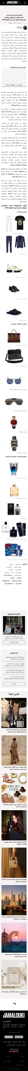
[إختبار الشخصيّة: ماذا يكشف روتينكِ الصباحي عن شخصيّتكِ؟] (14, 625)
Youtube (14, 1027)
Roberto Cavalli (16, 581)
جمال (19, 1042)
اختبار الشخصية (11, 1045)
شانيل (11, 564)
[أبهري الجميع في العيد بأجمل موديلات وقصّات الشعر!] (14, 825)
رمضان (14, 23)
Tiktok (21, 1027)
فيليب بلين (18, 569)
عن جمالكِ (9, 1056)
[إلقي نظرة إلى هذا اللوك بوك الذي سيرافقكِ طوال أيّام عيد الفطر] (14, 713)
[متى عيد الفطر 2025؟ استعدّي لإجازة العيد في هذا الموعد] (14, 937)
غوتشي (7, 572)
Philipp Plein (6, 581)
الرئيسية (19, 23)
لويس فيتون (17, 567)
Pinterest (14, 1025)
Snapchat (6, 1027)
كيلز (12, 572)
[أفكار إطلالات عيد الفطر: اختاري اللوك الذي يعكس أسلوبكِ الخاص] (14, 750)
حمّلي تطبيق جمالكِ (14, 1032)
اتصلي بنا (22, 1056)
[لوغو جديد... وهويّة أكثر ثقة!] (14, 76)
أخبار (24, 1045)
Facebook (22, 1025)
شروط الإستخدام (7, 1061)
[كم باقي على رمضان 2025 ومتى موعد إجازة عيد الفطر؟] (14, 975)
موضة (23, 1042)
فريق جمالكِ (21, 1061)
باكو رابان (9, 567)
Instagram (6, 1025)
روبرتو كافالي (17, 575)
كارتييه (11, 569)
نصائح (10, 23)
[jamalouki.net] (14, 2)
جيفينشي (18, 572)
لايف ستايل (19, 1045)
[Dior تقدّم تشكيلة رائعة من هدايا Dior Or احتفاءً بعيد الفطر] (14, 863)
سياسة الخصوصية (20, 1065)
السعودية (14, 1042)
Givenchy (18, 583)
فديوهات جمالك (7, 1042)
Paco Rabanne (9, 583)
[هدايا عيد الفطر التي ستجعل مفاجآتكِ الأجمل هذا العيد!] (14, 788)
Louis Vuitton (8, 575)
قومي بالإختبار (14, 642)
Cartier (12, 578)
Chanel (19, 578)
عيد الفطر (18, 564)
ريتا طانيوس (19, 27)
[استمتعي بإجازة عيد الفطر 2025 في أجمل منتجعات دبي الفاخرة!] (14, 900)
